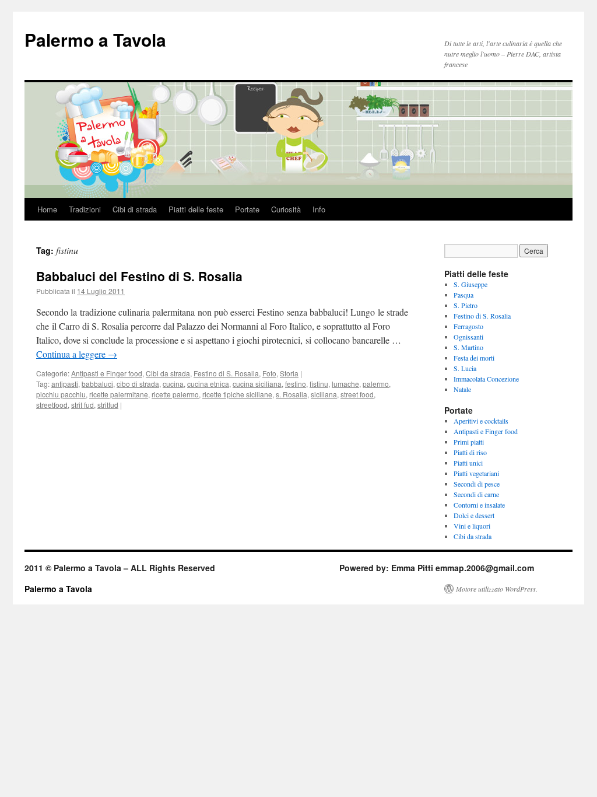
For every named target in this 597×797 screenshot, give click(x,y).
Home (47, 209)
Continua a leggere (76, 354)
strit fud (82, 405)
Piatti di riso (470, 452)
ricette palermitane (118, 394)
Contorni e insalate (479, 504)
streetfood (52, 405)
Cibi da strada (168, 373)
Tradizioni (85, 209)
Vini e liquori (472, 525)
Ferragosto (468, 326)
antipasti (64, 384)
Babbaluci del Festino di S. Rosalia (139, 276)
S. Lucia (465, 368)
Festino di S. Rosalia (226, 373)
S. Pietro (465, 305)
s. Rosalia (291, 394)
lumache (345, 384)
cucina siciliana (257, 384)
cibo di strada (138, 384)
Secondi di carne (476, 494)
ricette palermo (175, 394)
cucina (173, 384)
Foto (269, 373)
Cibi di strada (135, 209)
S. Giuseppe (470, 284)
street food (357, 394)
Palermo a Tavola (95, 39)
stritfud (107, 405)
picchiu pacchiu (61, 394)
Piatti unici (468, 462)
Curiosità (286, 209)
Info (318, 209)
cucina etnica (208, 384)
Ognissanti (468, 336)
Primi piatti (469, 441)
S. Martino (468, 347)
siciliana (324, 394)
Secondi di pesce (477, 483)
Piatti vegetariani (476, 473)
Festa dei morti (474, 357)
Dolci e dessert (474, 515)
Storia (289, 373)
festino (295, 384)
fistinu (319, 384)
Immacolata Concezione (486, 378)
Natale (462, 389)
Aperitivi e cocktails (481, 420)
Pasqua (463, 294)
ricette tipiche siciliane (237, 394)
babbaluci (97, 384)
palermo (376, 384)
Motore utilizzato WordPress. (497, 588)
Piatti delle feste (195, 209)
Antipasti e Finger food (106, 373)
